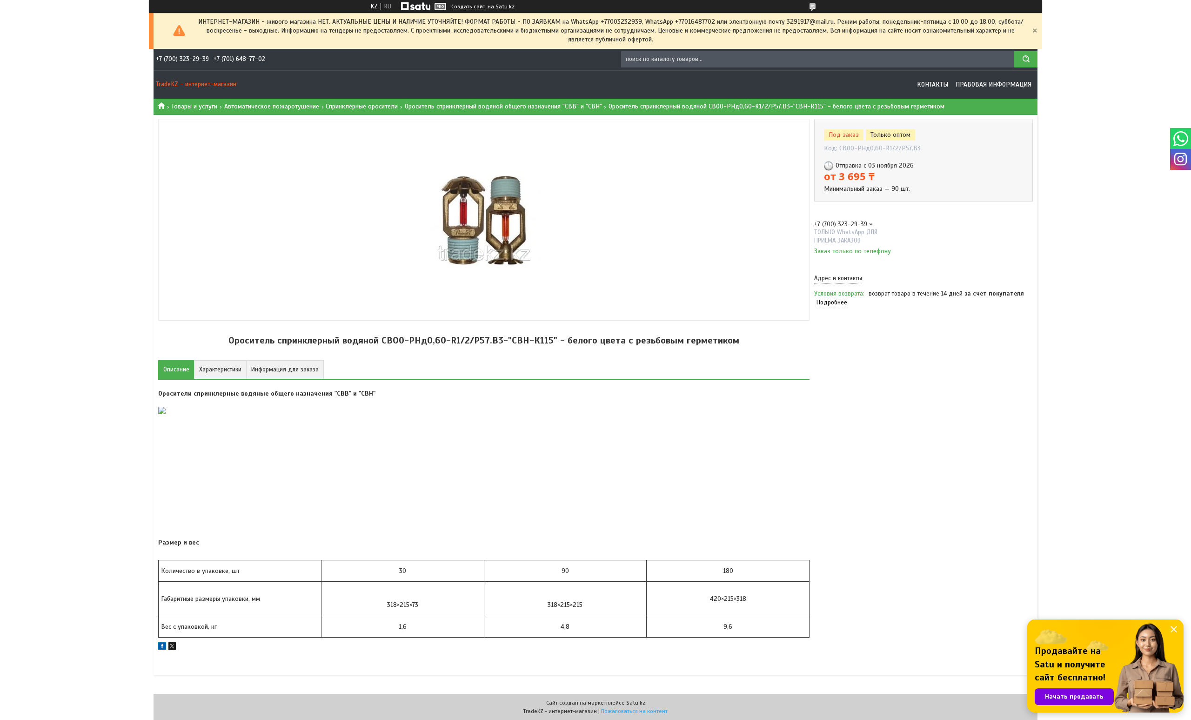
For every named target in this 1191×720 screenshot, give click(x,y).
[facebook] (162, 648)
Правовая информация (993, 84)
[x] (172, 648)
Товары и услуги (194, 106)
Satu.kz (635, 703)
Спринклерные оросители (362, 106)
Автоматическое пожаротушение (271, 106)
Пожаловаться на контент (634, 711)
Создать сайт (468, 6)
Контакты (932, 84)
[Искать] (1025, 59)
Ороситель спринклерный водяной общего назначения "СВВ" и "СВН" (503, 106)
